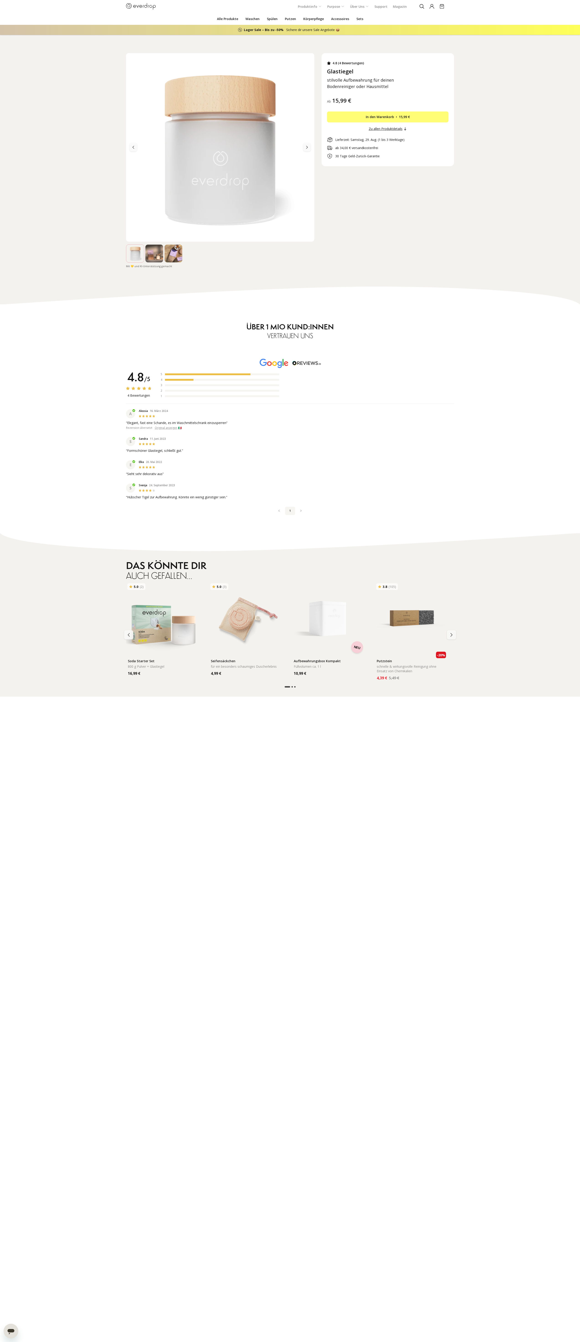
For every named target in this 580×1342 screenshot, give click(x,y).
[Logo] (141, 6)
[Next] (133, 147)
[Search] (422, 6)
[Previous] (307, 147)
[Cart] (442, 6)
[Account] (432, 6)
